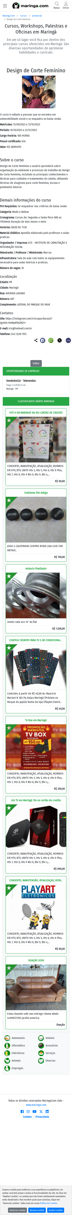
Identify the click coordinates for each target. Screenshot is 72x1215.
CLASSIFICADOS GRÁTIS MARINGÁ (36, 401)
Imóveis (50, 1038)
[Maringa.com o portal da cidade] (30, 5)
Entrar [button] (66, 7)
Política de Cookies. (48, 1203)
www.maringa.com (36, 1105)
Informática (18, 1045)
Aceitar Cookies (56, 1210)
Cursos (23, 15)
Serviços (50, 1053)
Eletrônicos (18, 1053)
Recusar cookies (37, 1210)
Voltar (36, 363)
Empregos (17, 1068)
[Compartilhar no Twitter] (59, 340)
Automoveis (18, 1038)
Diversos (50, 1060)
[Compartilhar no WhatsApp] (51, 340)
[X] (41, 1111)
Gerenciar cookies (17, 1210)
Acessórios (52, 1045)
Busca (57, 7)
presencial (37, 15)
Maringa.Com (9, 15)
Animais (16, 1060)
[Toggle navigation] (5, 5)
